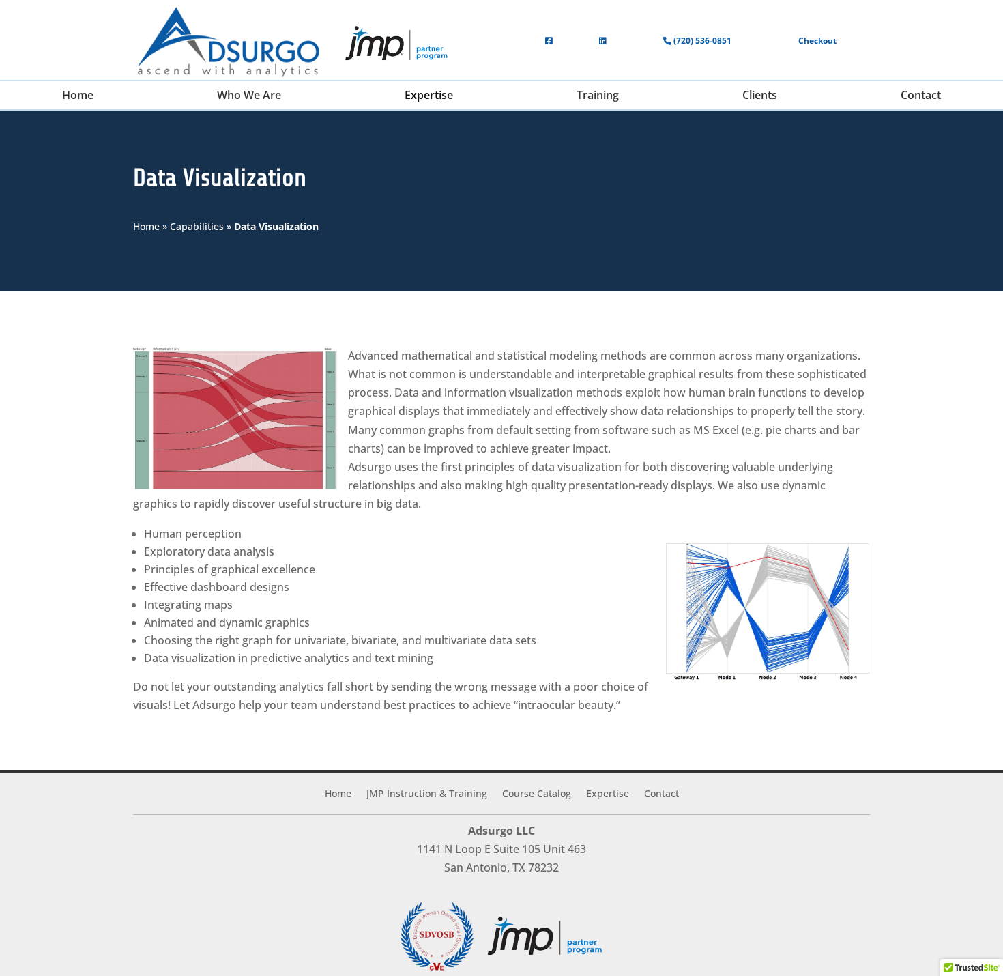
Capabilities (197, 226)
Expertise (607, 794)
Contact (661, 794)
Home (146, 226)
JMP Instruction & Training (426, 794)
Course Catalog (536, 794)
